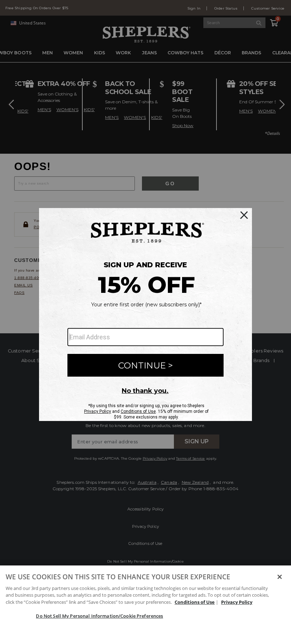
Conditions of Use (195, 602)
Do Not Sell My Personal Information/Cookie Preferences (99, 616)
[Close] (279, 577)
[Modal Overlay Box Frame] (145, 314)
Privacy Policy (236, 602)
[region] (145, 597)
